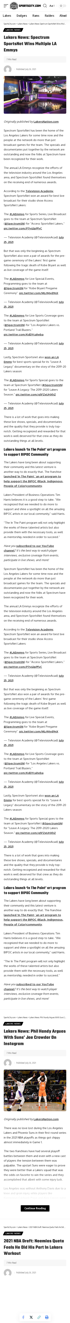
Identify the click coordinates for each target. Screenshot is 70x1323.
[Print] (47, 1317)
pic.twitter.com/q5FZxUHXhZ (36, 394)
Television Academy (39, 191)
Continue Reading (35, 1208)
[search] (45, 6)
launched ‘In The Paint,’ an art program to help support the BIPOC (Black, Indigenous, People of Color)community (33, 481)
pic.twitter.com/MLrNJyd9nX (38, 293)
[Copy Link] (39, 1317)
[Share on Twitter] (31, 1317)
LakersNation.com (46, 121)
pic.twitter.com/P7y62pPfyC (23, 228)
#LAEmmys (17, 214)
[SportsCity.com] (25, 6)
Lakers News (13, 30)
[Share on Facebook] (23, 1317)
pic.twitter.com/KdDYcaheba (23, 334)
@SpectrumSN (14, 223)
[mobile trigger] (7, 6)
